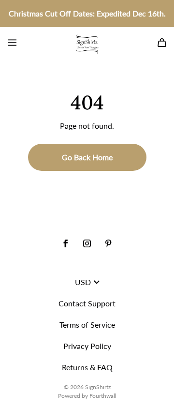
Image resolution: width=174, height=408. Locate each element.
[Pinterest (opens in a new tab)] (108, 243)
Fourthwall (102, 395)
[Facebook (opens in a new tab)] (65, 243)
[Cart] (162, 42)
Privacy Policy (87, 345)
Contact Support (87, 303)
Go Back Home (87, 157)
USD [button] (83, 282)
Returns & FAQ (87, 367)
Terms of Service (87, 324)
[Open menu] (12, 42)
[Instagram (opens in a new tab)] (87, 243)
